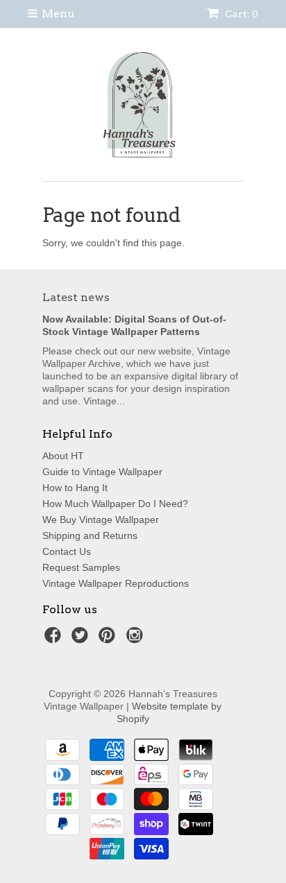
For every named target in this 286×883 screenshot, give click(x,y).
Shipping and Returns (89, 535)
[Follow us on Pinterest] (109, 639)
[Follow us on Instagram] (136, 639)
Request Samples (81, 567)
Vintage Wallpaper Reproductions (115, 583)
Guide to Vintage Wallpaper (102, 471)
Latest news (76, 297)
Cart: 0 (240, 13)
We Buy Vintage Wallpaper (100, 519)
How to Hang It (75, 487)
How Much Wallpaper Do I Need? (115, 503)
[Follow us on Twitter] (82, 639)
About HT (63, 455)
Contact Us (66, 551)
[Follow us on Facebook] (54, 639)
